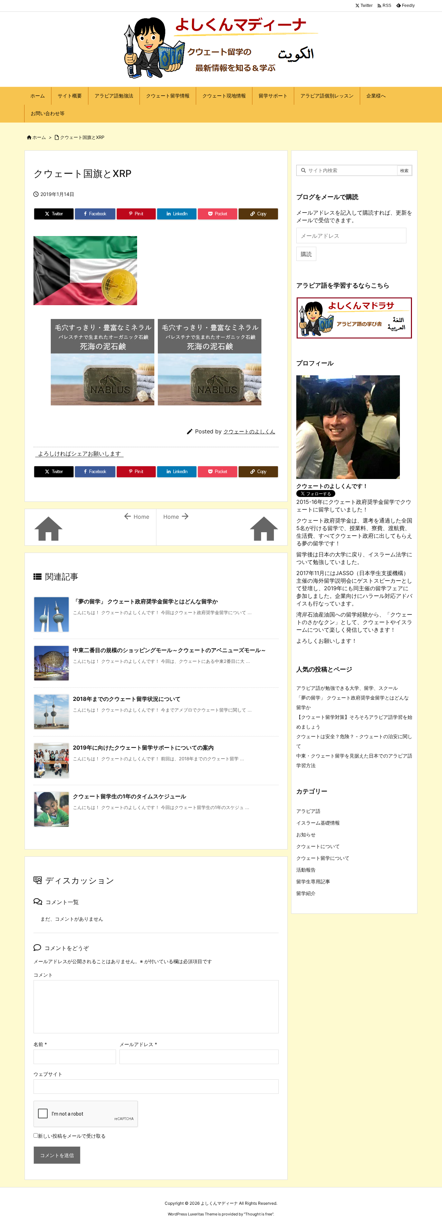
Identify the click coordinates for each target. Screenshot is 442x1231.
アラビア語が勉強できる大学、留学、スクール (347, 688)
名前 (40, 1044)
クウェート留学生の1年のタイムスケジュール (129, 796)
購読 (306, 254)
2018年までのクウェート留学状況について (127, 698)
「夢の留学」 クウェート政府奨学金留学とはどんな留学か (145, 601)
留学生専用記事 (313, 881)
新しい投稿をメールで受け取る (72, 1136)
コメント (43, 975)
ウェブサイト (48, 1074)
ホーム (39, 137)
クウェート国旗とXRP (82, 137)
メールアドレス (138, 1044)
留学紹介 (306, 893)
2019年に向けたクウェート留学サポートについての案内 (143, 747)
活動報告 (306, 870)
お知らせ (306, 834)
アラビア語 (308, 811)
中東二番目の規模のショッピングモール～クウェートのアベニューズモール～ (169, 650)
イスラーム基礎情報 (318, 823)
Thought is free (258, 1214)
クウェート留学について (322, 858)
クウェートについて (318, 846)
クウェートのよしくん (249, 431)
